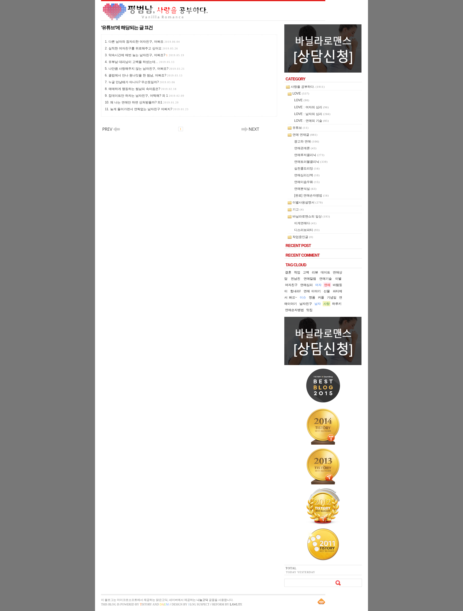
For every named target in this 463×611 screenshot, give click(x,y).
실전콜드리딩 (307, 168)
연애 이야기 (312, 291)
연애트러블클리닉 (311, 161)
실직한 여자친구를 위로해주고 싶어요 (143, 48)
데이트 (325, 272)
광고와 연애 (306, 141)
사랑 (326, 304)
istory (146, 604)
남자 (317, 304)
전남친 (295, 278)
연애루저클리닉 (309, 155)
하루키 (336, 304)
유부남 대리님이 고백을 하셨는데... (142, 62)
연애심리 (306, 285)
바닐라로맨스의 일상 (311, 216)
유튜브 (301, 127)
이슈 (303, 297)
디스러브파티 (307, 230)
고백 (306, 272)
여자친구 (291, 285)
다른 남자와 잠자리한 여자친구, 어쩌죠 (144, 41)
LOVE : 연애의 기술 (311, 120)
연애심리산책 (307, 175)
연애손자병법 (294, 310)
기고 (298, 209)
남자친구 (306, 304)
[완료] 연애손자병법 (311, 195)
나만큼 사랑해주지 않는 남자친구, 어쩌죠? (147, 68)
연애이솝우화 (307, 182)
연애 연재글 (305, 134)
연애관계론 (305, 148)
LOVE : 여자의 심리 (311, 107)
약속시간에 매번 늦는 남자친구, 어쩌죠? (146, 55)
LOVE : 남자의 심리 (312, 114)
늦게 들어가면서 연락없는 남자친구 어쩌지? (149, 109)
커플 (321, 297)
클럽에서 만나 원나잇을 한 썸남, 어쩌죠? (146, 75)
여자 (318, 285)
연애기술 (325, 278)
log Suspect (198, 604)
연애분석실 (305, 188)
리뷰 (315, 272)
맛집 (309, 310)
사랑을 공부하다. (308, 86)
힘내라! (295, 291)
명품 (312, 297)
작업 (297, 272)
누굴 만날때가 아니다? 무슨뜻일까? (142, 82)
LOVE (301, 93)
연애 (327, 285)
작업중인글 (303, 237)
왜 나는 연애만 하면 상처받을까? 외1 (144, 102)
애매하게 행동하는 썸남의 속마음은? (143, 89)
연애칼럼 (310, 278)
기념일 (331, 297)
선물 (327, 291)
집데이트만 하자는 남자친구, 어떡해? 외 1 (146, 95)
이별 (338, 278)
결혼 (288, 272)
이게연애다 (305, 223)
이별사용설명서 (308, 202)
